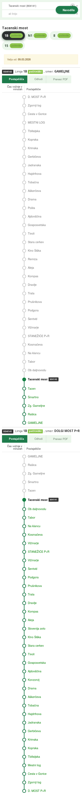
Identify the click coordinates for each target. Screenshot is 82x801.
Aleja (31, 268)
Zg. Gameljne (36, 406)
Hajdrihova (34, 174)
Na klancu (34, 353)
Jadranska (34, 165)
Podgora (33, 310)
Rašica (32, 414)
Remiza (32, 259)
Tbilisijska (34, 131)
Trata (31, 293)
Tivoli (31, 233)
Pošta (31, 208)
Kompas (33, 276)
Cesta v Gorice (37, 114)
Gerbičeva (34, 156)
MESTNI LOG (36, 122)
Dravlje (32, 285)
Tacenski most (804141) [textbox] (22, 6)
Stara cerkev (36, 242)
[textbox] (43, 13)
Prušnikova (35, 302)
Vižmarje (33, 327)
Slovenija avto (36, 628)
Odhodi (38, 79)
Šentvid (32, 319)
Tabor (31, 361)
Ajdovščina (34, 216)
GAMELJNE (35, 423)
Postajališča (16, 79)
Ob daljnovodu (37, 370)
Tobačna (33, 182)
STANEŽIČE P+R (38, 336)
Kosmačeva (35, 344)
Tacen (32, 388)
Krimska (33, 148)
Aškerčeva (34, 191)
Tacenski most (42, 379)
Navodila (69, 10)
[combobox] (41, 6)
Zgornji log (34, 105)
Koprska (33, 139)
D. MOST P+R (37, 97)
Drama (32, 199)
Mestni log (34, 765)
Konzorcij (33, 680)
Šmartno (33, 397)
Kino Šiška (34, 250)
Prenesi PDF (60, 79)
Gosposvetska (37, 225)
